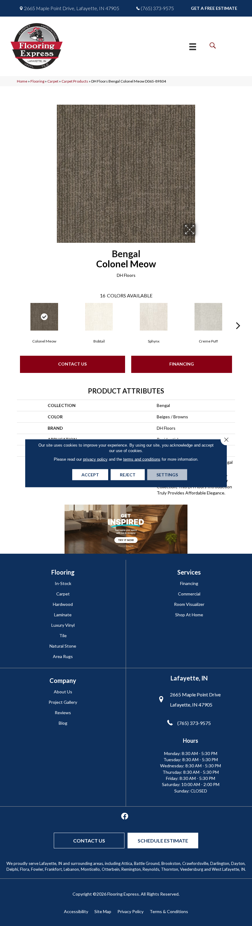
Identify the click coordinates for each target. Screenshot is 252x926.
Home (22, 81)
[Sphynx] (153, 316)
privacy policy (95, 459)
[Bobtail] (99, 316)
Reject (128, 474)
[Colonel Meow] (44, 316)
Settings (167, 474)
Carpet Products (74, 81)
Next (238, 316)
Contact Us (72, 363)
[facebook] (124, 816)
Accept (90, 474)
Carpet (52, 81)
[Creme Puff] (208, 316)
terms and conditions (141, 459)
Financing (181, 363)
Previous (13, 316)
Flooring (37, 81)
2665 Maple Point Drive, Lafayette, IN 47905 (71, 8)
